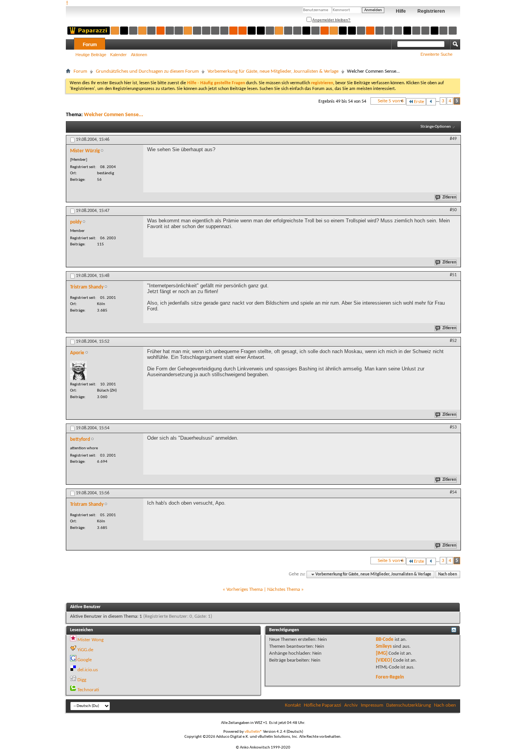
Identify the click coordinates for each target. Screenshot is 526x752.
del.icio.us (87, 669)
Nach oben (447, 574)
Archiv (351, 705)
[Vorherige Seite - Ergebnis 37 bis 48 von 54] (431, 101)
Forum (90, 44)
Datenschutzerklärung (408, 705)
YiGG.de (85, 649)
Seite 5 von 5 (391, 100)
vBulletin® (253, 732)
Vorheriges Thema (244, 589)
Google (84, 659)
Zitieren (449, 197)
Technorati (88, 689)
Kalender (118, 54)
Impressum (372, 705)
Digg (81, 679)
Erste (419, 101)
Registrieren (431, 11)
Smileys (384, 646)
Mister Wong (90, 639)
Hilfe (401, 11)
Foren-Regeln (390, 677)
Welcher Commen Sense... (113, 115)
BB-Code (385, 639)
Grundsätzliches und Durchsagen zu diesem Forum (147, 71)
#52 (453, 340)
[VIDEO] (384, 660)
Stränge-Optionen (435, 127)
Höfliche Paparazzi (322, 705)
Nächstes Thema (283, 589)
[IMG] (381, 653)
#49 (453, 139)
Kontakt (293, 705)
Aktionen (139, 54)
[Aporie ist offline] (78, 370)
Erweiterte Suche (436, 54)
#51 (453, 275)
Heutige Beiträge (90, 54)
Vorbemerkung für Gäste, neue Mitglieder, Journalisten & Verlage (273, 71)
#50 (453, 210)
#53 (453, 427)
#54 (453, 492)
